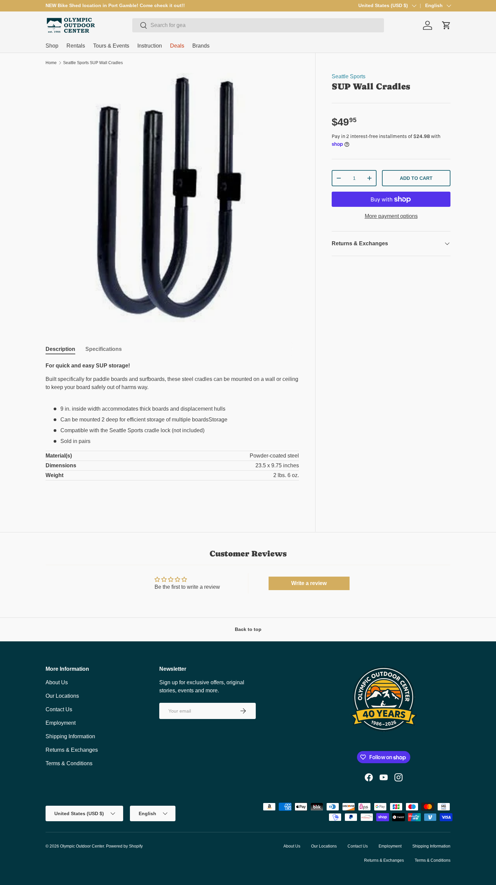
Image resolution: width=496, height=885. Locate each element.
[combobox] (258, 25)
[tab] (60, 349)
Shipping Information (70, 736)
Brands (201, 46)
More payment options (391, 216)
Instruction (149, 46)
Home (51, 62)
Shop (52, 46)
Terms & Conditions (69, 763)
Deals (177, 46)
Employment (61, 723)
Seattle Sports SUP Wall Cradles (93, 62)
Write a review (309, 583)
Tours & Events (111, 46)
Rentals (75, 46)
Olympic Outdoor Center (82, 846)
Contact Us (59, 709)
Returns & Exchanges (72, 750)
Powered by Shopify (124, 846)
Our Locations (62, 696)
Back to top (248, 629)
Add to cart (416, 178)
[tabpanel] (172, 432)
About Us (57, 682)
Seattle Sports (348, 76)
